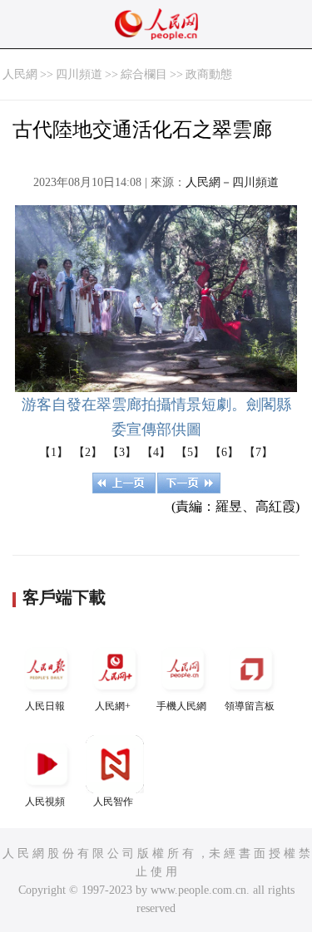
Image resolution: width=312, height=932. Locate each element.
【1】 (53, 452)
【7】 (258, 452)
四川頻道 (79, 74)
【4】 (156, 452)
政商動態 (209, 74)
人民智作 (113, 801)
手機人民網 (181, 706)
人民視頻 (45, 801)
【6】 (224, 452)
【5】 (190, 452)
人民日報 (45, 706)
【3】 (121, 452)
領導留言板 (250, 706)
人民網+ (113, 706)
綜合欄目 (144, 74)
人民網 (19, 74)
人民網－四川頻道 (232, 182)
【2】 (87, 452)
